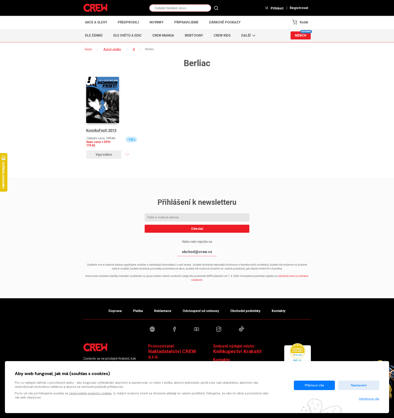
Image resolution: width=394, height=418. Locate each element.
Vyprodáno (104, 155)
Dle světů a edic (127, 35)
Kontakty (278, 311)
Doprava (115, 311)
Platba (138, 311)
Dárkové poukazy (225, 22)
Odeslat (197, 229)
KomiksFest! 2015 (101, 130)
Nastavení (359, 385)
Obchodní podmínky (245, 311)
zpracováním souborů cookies (90, 393)
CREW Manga (163, 35)
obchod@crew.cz (197, 252)
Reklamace (162, 311)
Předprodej (128, 22)
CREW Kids (222, 35)
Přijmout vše (314, 385)
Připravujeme (186, 22)
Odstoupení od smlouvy (201, 311)
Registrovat (299, 8)
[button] (247, 35)
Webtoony (194, 35)
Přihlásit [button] (276, 8)
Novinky (157, 22)
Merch (303, 34)
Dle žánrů (94, 35)
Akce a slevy (96, 22)
